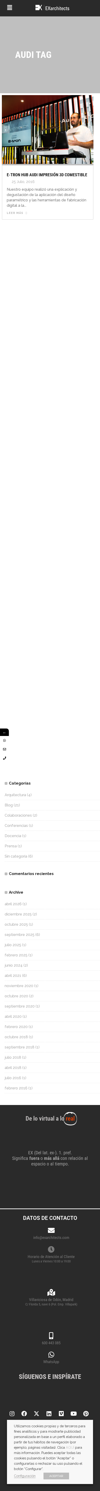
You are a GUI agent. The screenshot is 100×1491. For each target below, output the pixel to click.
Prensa (11, 846)
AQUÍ (70, 1447)
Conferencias (16, 825)
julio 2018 (13, 1057)
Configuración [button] (25, 1476)
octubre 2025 (16, 924)
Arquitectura (15, 795)
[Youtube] (73, 1413)
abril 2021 (13, 975)
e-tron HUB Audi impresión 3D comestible (47, 174)
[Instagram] (11, 1413)
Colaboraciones (18, 815)
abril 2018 (13, 1067)
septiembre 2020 (20, 1006)
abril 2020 (13, 1016)
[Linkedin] (48, 1413)
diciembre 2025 (18, 914)
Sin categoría (16, 856)
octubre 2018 (16, 1037)
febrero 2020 (16, 1027)
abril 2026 (13, 904)
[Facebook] (24, 1413)
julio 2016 (13, 1078)
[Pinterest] (85, 1413)
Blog (9, 805)
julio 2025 (13, 945)
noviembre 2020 (19, 986)
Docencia (13, 836)
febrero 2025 (16, 955)
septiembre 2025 (19, 934)
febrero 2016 (16, 1088)
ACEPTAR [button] (56, 1476)
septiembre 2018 (19, 1047)
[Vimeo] (61, 1413)
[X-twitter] (36, 1413)
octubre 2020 (16, 996)
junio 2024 (14, 965)
